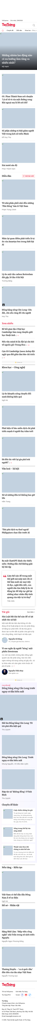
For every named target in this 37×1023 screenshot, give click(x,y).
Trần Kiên (11, 601)
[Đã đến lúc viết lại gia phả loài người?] (18, 447)
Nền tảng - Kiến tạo (12, 867)
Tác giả (5, 612)
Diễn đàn (19, 30)
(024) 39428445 (13, 1014)
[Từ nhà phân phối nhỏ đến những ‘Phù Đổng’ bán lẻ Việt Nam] (18, 189)
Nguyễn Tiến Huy (16, 671)
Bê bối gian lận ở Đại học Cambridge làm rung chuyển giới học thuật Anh (17, 332)
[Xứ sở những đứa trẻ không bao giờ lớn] (18, 482)
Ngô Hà (5, 400)
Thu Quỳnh (6, 730)
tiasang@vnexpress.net (13, 1016)
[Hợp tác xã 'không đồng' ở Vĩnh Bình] (18, 779)
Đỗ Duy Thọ (6, 137)
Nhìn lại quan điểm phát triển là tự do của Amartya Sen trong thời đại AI (18, 241)
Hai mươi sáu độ (9, 165)
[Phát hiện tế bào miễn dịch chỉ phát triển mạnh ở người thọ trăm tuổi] (18, 416)
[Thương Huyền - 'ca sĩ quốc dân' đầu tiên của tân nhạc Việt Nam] (18, 957)
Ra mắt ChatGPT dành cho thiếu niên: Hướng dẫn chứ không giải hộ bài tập (17, 564)
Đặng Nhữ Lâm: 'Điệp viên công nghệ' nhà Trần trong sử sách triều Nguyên (18, 934)
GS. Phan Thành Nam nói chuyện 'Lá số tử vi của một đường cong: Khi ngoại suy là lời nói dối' (17, 99)
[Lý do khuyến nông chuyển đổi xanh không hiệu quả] (18, 381)
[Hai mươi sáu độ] (18, 153)
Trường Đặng (7, 281)
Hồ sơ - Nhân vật (10, 905)
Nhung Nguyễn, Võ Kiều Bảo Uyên (15, 764)
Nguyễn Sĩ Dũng (15, 639)
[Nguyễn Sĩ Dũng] (5, 640)
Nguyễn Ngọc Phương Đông (13, 941)
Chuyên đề (10, 30)
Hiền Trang (6, 502)
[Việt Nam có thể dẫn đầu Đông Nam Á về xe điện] (18, 881)
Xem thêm (30, 612)
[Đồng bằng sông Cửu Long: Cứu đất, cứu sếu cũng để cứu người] (18, 296)
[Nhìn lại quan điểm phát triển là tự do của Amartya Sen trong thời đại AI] (18, 225)
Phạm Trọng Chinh (9, 210)
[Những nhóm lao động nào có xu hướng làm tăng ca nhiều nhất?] (18, 51)
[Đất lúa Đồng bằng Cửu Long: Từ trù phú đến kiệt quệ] (18, 708)
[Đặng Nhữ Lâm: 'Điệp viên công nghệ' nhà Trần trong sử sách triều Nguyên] (18, 919)
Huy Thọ (5, 316)
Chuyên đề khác (10, 804)
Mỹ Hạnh (5, 67)
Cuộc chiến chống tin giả (23, 810)
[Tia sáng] (8, 25)
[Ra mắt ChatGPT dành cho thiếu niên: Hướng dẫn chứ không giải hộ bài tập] (18, 548)
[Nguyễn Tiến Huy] (5, 672)
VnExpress (5, 20)
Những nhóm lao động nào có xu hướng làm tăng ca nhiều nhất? (17, 59)
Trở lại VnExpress (7, 991)
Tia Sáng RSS (6, 995)
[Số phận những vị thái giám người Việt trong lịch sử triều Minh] (18, 118)
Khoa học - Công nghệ (13, 367)
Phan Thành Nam (8, 169)
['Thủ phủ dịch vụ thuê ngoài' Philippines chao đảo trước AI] (18, 517)
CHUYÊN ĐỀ (6, 685)
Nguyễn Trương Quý (10, 976)
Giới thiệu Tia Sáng (21, 991)
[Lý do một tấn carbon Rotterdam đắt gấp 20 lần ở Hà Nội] (18, 261)
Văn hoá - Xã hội (10, 468)
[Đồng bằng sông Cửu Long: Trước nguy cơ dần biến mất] (18, 745)
